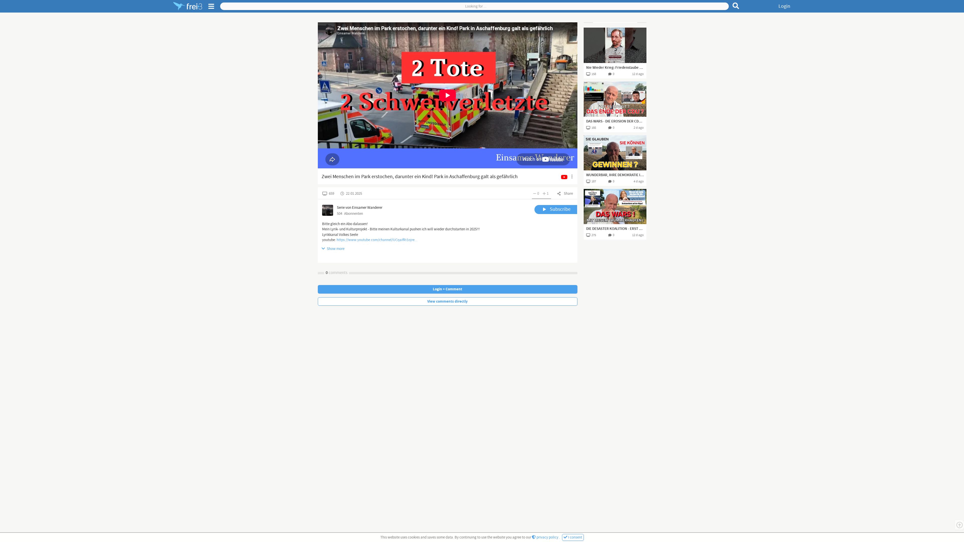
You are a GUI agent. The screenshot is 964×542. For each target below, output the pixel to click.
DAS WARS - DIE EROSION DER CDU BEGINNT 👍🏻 (615, 121)
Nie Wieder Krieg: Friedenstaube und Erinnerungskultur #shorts (615, 67)
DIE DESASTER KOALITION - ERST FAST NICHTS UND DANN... (615, 228)
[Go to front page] (187, 6)
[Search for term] (736, 5)
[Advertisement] (615, 22)
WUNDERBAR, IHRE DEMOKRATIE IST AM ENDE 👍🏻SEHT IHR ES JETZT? (615, 175)
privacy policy (547, 537)
